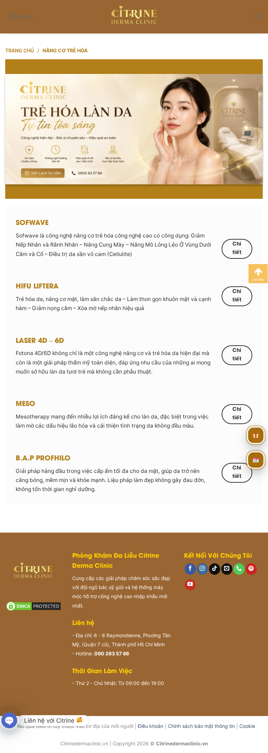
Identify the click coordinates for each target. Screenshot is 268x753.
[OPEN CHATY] (9, 720)
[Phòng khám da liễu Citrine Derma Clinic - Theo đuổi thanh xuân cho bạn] (134, 16)
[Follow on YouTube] (190, 585)
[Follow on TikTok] (214, 569)
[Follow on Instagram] (202, 569)
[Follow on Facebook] (190, 569)
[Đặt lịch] (256, 458)
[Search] (258, 17)
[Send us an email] (226, 569)
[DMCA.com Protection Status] (33, 605)
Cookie (247, 726)
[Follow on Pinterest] (251, 569)
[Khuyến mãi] (256, 433)
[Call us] (239, 569)
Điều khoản (150, 726)
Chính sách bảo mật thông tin (201, 726)
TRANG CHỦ (19, 50)
